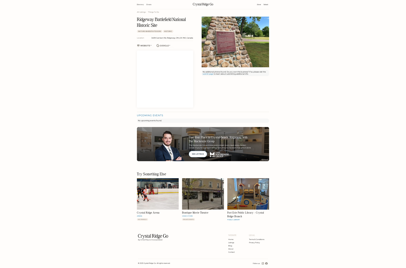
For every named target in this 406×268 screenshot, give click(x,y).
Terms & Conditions (256, 239)
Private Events (188, 219)
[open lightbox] (235, 42)
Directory (140, 4)
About (259, 4)
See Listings (198, 154)
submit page (208, 74)
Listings (231, 243)
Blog (230, 246)
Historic (168, 31)
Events (149, 4)
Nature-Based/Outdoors (149, 31)
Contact (231, 252)
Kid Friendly (142, 219)
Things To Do (153, 12)
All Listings (141, 12)
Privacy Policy (254, 243)
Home (230, 239)
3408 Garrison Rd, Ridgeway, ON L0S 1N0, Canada (172, 38)
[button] (266, 4)
